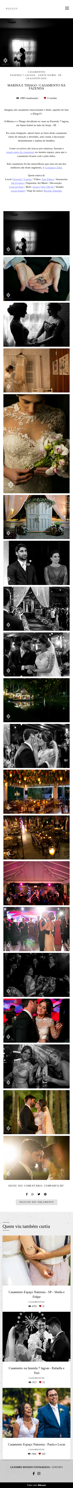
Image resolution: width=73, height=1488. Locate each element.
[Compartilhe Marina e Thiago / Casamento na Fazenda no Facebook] (27, 1194)
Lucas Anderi (18, 190)
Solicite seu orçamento (36, 1202)
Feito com (36, 1485)
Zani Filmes (48, 179)
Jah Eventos (17, 183)
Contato (57, 1467)
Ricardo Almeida (53, 190)
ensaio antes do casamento (20, 152)
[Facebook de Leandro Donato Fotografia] (34, 1473)
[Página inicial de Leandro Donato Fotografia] (11, 9)
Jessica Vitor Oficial (43, 187)
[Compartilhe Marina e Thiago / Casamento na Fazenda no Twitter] (39, 1194)
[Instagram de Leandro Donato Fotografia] (38, 1473)
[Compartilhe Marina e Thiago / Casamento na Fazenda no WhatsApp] (32, 1194)
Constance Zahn (53, 167)
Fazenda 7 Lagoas (22, 179)
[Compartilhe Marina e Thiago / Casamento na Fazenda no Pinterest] (45, 1194)
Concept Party (17, 187)
